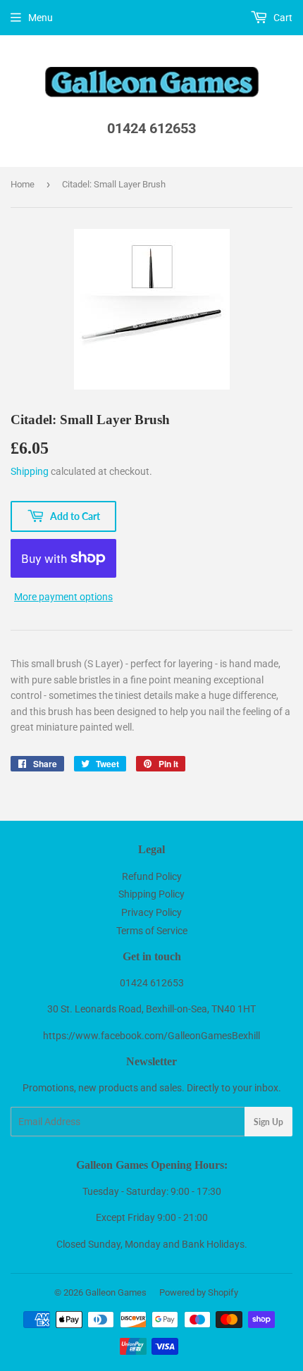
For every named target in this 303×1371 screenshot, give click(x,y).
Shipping (30, 471)
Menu (40, 17)
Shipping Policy (151, 894)
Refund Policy (152, 876)
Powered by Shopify (198, 1292)
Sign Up (268, 1122)
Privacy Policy (151, 912)
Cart (281, 17)
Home (23, 184)
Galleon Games (116, 1292)
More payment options (63, 596)
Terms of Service (151, 930)
